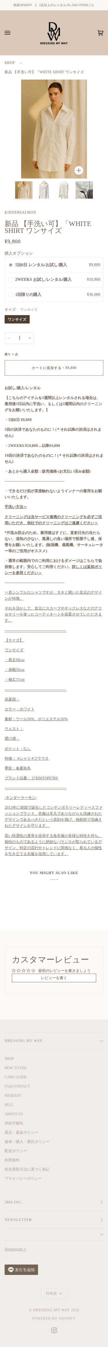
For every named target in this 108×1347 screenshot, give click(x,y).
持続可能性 (14, 1123)
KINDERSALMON (20, 212)
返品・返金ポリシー (21, 1132)
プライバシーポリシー (23, 1178)
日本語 (52, 1293)
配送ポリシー (16, 1151)
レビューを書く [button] (54, 978)
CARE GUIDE (16, 1077)
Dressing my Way (51, 1310)
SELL (9, 1105)
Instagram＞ (16, 1249)
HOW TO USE (16, 1068)
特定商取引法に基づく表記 (27, 1169)
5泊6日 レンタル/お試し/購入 (41, 265)
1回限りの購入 (28, 294)
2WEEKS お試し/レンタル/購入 (44, 279)
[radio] (10, 265)
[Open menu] (13, 32)
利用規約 (12, 1160)
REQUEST (13, 1095)
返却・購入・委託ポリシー (27, 1141)
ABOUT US (14, 1114)
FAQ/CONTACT (17, 1086)
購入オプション (19, 253)
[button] (54, 294)
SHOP (10, 63)
